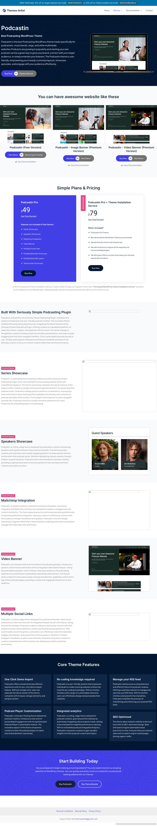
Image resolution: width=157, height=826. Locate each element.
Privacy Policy (95, 811)
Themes (116, 10)
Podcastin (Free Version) (25, 147)
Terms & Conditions (64, 811)
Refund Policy (81, 811)
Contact (149, 10)
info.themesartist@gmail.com (84, 819)
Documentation (133, 10)
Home (107, 10)
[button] (121, 10)
